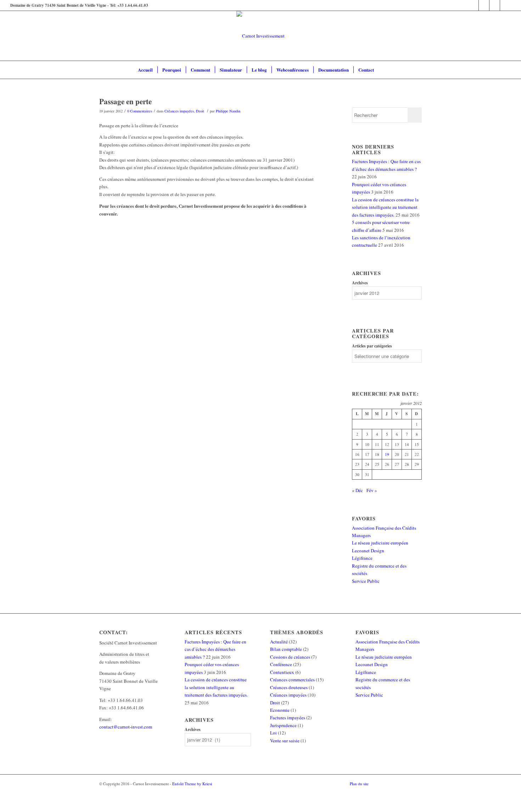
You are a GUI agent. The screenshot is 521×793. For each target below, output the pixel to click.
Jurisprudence (283, 725)
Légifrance (362, 558)
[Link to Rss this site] (505, 5)
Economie (280, 710)
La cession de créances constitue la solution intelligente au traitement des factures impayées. (385, 207)
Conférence (281, 664)
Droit (200, 110)
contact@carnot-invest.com (125, 727)
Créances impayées (179, 110)
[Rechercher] (383, 70)
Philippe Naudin (228, 110)
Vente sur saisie (284, 740)
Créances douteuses (289, 687)
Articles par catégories (372, 346)
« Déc (357, 490)
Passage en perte (125, 101)
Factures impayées (287, 717)
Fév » (371, 490)
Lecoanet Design (368, 550)
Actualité (279, 641)
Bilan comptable (286, 649)
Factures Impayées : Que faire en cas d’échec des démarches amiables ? (215, 649)
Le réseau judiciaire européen (380, 543)
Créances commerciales (292, 679)
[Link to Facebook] (473, 5)
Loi (273, 733)
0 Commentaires (139, 110)
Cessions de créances (290, 657)
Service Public (366, 581)
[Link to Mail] (494, 5)
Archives (360, 283)
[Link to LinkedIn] (484, 5)
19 (387, 454)
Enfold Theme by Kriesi (192, 783)
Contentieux (282, 672)
